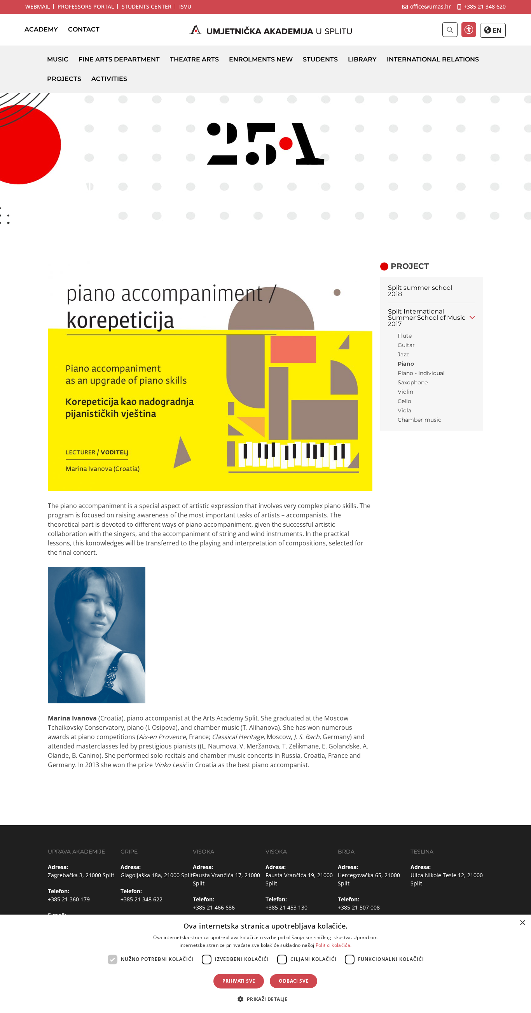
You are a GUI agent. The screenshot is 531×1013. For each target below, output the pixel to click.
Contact (84, 29)
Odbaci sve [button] (293, 981)
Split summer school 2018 (420, 291)
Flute (405, 335)
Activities (109, 78)
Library (362, 59)
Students (320, 59)
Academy (41, 29)
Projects (64, 78)
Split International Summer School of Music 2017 (426, 318)
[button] (265, 999)
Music (57, 59)
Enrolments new (261, 59)
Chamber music (419, 419)
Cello (404, 401)
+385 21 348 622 (141, 899)
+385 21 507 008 (359, 907)
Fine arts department (119, 59)
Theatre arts (194, 59)
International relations (433, 59)
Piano (406, 363)
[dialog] (265, 964)
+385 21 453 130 (286, 907)
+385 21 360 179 (69, 899)
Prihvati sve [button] (238, 981)
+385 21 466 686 (214, 907)
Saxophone (413, 382)
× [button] (522, 923)
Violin (405, 391)
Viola (404, 410)
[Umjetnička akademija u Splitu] (270, 30)
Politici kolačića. (333, 945)
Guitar (406, 345)
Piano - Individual (421, 373)
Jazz (403, 354)
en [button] (496, 30)
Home (60, 209)
